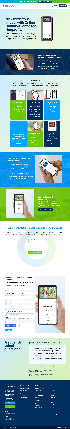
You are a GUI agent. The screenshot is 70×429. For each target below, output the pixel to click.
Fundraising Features (40, 386)
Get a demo (63, 5)
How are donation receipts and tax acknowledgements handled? (43, 366)
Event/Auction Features (26, 386)
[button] (3, 239)
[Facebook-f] (54, 414)
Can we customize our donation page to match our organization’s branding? (42, 371)
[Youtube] (56, 414)
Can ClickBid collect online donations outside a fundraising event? (41, 375)
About (52, 386)
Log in (55, 5)
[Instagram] (59, 414)
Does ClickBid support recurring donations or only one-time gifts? (43, 343)
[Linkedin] (51, 414)
